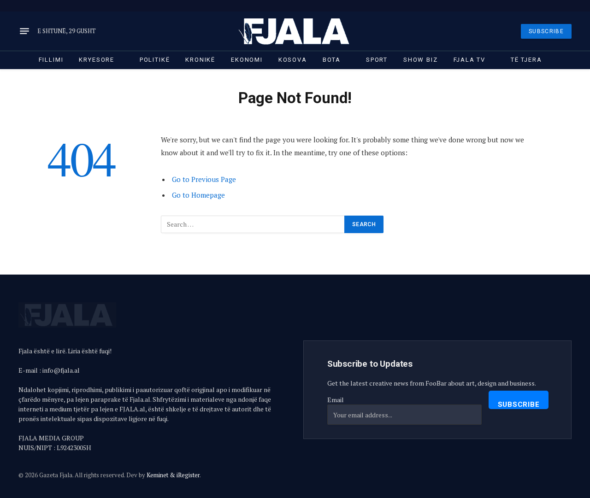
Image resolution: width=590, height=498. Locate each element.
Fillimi (51, 59)
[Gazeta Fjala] (295, 31)
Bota (332, 59)
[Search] (571, 6)
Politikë (155, 59)
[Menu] (24, 31)
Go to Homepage (198, 194)
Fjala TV (470, 59)
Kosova (292, 59)
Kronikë (200, 59)
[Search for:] (253, 224)
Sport (377, 59)
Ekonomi (247, 59)
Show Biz (420, 59)
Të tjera (526, 59)
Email (335, 399)
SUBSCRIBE (546, 31)
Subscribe (519, 404)
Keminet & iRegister (173, 475)
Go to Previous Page (204, 179)
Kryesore (96, 59)
